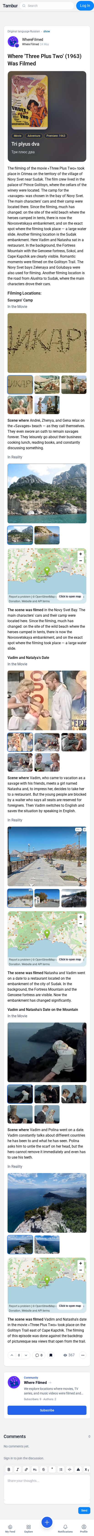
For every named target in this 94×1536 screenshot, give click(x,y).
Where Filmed (30, 44)
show (46, 31)
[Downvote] (26, 1355)
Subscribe (47, 1410)
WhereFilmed (32, 39)
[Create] (47, 1522)
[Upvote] (12, 1355)
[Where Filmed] (16, 45)
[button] (10, 6)
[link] (38, 1355)
